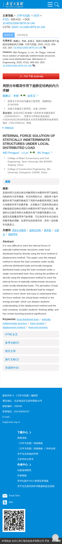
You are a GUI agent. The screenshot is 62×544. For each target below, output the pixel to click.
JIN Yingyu (43, 152)
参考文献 (12, 342)
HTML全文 (11, 334)
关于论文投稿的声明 (27, 454)
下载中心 (22, 432)
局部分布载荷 (19, 230)
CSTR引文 (22, 35)
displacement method (14, 327)
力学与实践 (23, 15)
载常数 (48, 230)
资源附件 (12, 367)
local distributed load (28, 319)
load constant (37, 323)
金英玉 (31, 95)
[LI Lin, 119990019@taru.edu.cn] (31, 152)
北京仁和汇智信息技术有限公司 (28, 541)
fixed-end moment (38, 327)
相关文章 (10, 351)
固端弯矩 (13, 234)
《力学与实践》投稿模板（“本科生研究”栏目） (38, 448)
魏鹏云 (7, 95)
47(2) (6, 19)
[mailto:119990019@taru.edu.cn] (24, 95)
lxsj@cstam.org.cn (11, 422)
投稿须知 (22, 438)
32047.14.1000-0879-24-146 (28, 27)
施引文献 (12, 359)
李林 (16, 95)
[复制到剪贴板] (44, 47)
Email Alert (14, 495)
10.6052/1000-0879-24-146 (19, 23)
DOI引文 (8, 35)
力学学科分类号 (25, 459)
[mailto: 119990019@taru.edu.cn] (34, 152)
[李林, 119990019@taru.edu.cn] (21, 95)
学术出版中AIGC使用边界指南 (32, 481)
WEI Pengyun (11, 152)
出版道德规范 (24, 470)
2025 (36, 15)
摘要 (7, 181)
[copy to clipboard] (34, 65)
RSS (11, 502)
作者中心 (22, 464)
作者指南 (22, 475)
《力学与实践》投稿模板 (30, 443)
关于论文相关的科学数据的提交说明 (35, 486)
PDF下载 (33, 76)
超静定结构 (35, 230)
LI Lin (25, 152)
